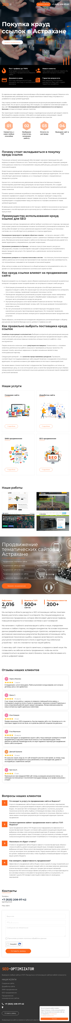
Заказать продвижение (12, 42)
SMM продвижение (9, 989)
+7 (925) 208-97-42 (60, 4)
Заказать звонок (43, 4)
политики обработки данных (35, 938)
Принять (54, 1018)
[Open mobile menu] (10, 4)
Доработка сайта (8, 986)
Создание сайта (8, 983)
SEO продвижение (9, 993)
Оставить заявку (10, 1013)
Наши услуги (9, 979)
